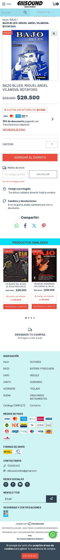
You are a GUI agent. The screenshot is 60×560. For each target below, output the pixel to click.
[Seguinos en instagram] (5, 484)
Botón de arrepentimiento (30, 539)
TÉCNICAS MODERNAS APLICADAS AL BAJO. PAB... (44, 285)
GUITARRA (35, 362)
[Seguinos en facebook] (13, 484)
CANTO (7, 382)
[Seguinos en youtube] (20, 484)
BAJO (13, 19)
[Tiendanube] (30, 525)
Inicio (5, 19)
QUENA (7, 395)
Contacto (35, 405)
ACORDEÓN (9, 388)
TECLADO (35, 388)
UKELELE (34, 375)
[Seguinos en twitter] (27, 484)
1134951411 (13, 465)
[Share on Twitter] (34, 226)
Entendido (30, 556)
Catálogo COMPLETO (14, 405)
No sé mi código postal (13, 181)
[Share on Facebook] (25, 226)
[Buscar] (25, 12)
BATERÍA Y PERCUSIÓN (42, 368)
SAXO (6, 375)
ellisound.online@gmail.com (22, 471)
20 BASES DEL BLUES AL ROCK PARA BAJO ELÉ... (16, 285)
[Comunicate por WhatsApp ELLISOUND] (53, 534)
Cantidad (8, 144)
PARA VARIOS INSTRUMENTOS (38, 397)
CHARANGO (36, 382)
